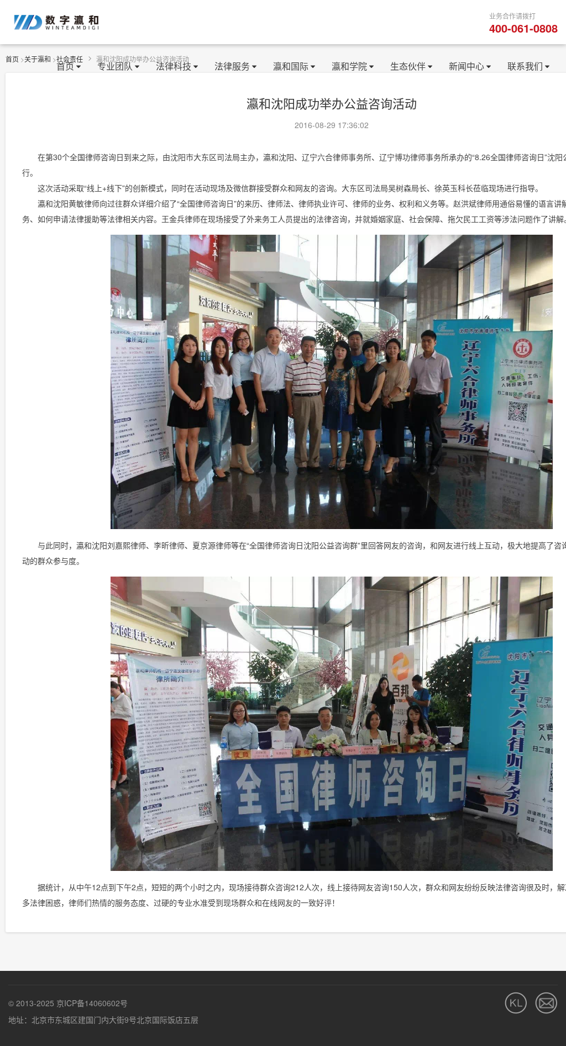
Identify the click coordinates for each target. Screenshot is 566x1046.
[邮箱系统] (546, 1003)
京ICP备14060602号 (92, 1002)
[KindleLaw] (516, 1003)
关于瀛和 (37, 59)
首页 (12, 59)
